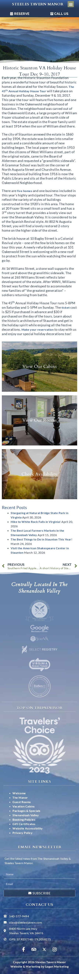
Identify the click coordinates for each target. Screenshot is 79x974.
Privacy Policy (22, 832)
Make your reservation (37, 329)
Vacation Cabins (23, 806)
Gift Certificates (23, 824)
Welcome (19, 793)
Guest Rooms (21, 802)
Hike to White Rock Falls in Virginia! (36, 521)
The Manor (20, 797)
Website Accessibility (27, 828)
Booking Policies (23, 819)
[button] (71, 4)
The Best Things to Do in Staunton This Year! (41, 539)
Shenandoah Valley (25, 815)
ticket (66, 307)
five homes (24, 191)
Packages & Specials (26, 810)
